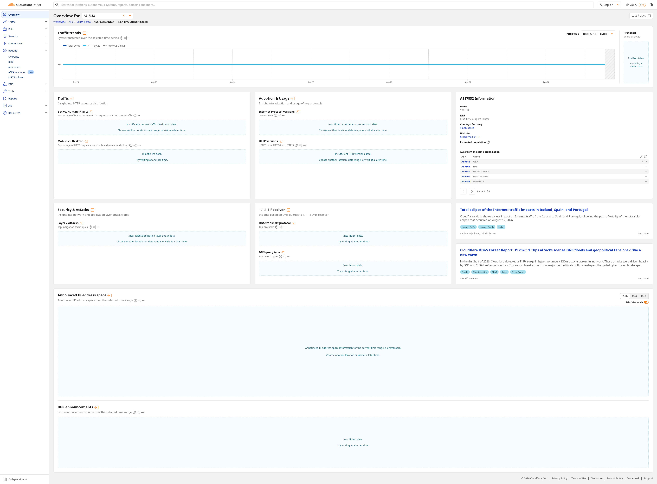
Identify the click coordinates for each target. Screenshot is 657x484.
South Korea (467, 127)
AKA (462, 115)
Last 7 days (642, 16)
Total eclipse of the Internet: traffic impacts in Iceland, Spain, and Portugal (524, 209)
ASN (463, 156)
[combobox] (326, 5)
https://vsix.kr (468, 136)
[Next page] (472, 191)
